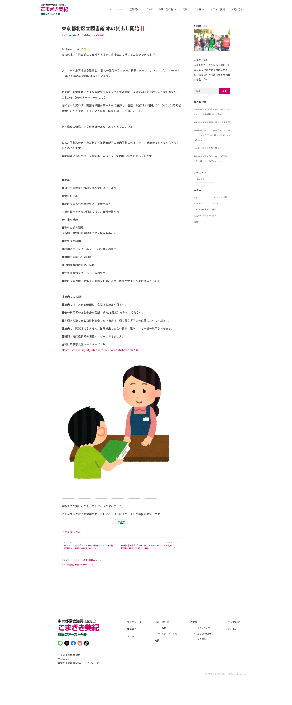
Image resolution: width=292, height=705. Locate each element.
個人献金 (201, 639)
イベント (198, 203)
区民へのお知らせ (202, 215)
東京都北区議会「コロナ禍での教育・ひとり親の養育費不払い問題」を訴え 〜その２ (88, 547)
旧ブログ (216, 215)
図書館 (70, 564)
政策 (164, 628)
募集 (214, 209)
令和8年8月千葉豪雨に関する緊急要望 (212, 122)
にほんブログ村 (71, 532)
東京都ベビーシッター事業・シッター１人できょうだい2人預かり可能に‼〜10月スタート (212, 135)
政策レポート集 (169, 633)
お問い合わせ (238, 9)
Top (195, 197)
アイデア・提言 (80, 560)
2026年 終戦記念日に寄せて (207, 148)
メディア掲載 (217, 9)
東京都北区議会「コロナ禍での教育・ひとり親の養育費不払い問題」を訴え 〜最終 (146, 547)
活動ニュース (95, 560)
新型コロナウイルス (84, 564)
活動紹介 (134, 9)
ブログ (149, 9)
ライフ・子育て (201, 209)
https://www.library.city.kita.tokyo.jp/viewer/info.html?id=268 (100, 350)
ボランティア (203, 628)
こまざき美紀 (98, 35)
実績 (185, 9)
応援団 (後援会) (204, 633)
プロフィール (116, 9)
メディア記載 (232, 622)
